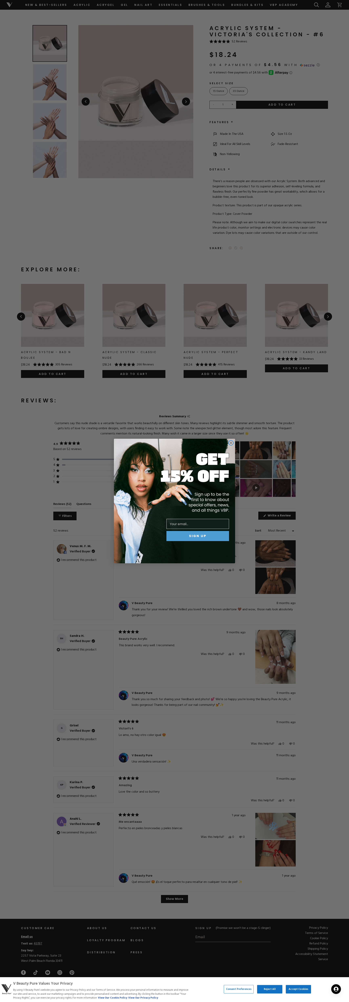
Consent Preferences (238, 989)
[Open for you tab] (336, 989)
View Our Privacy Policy (143, 998)
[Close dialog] (230, 442)
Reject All (270, 989)
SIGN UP (197, 536)
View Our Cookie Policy (112, 998)
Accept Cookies (298, 989)
